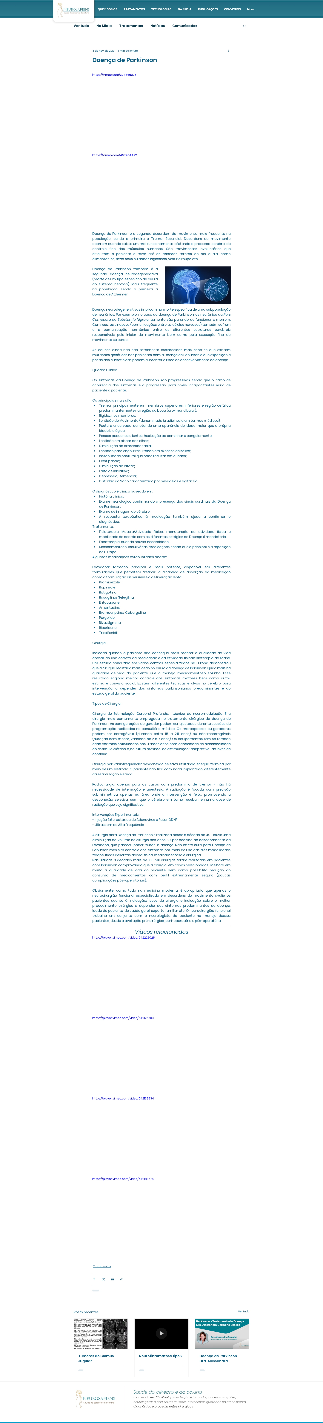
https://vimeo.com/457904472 (114, 155)
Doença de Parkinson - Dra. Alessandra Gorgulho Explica (220, 1358)
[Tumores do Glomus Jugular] (101, 1334)
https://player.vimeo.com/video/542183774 (123, 1179)
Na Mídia (104, 26)
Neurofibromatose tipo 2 (160, 1356)
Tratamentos (131, 26)
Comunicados (184, 26)
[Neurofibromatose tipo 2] (162, 1334)
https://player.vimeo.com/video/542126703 (123, 1018)
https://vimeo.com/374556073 (114, 75)
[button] (107, 9)
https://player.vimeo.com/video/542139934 (123, 1098)
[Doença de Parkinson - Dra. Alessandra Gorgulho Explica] (222, 1334)
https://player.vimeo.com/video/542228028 (123, 937)
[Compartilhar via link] (121, 1279)
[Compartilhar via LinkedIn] (112, 1279)
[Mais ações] (228, 50)
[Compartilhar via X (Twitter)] (103, 1279)
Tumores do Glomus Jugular (96, 1358)
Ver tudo (81, 26)
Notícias (157, 26)
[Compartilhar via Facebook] (94, 1279)
